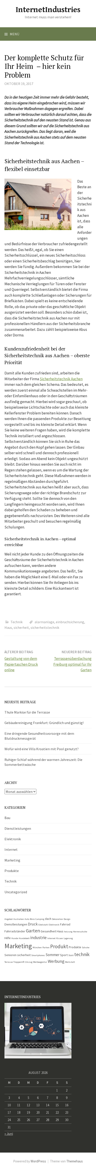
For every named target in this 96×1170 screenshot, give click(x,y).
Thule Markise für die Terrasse (27, 712)
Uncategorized (15, 892)
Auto (27, 919)
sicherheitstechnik (45, 627)
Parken (46, 947)
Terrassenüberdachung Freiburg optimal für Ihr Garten (72, 664)
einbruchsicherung (70, 622)
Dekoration (57, 919)
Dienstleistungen (17, 828)
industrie (38, 937)
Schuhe (85, 947)
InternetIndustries (48, 9)
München (37, 947)
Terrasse (8, 962)
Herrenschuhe (80, 931)
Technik (16, 622)
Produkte (11, 870)
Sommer (52, 954)
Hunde (14, 938)
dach (48, 919)
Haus (8, 627)
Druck (33, 924)
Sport (64, 955)
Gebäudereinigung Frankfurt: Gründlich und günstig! (43, 722)
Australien (18, 919)
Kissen (59, 938)
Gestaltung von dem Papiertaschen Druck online (21, 664)
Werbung (56, 961)
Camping (39, 919)
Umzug (28, 962)
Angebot (8, 919)
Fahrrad (65, 924)
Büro (32, 919)
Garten (33, 931)
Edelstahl (43, 924)
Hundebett (24, 938)
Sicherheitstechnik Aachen (61, 378)
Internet (11, 849)
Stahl (71, 955)
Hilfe (7, 938)
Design (67, 919)
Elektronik (12, 839)
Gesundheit (48, 931)
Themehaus (74, 1161)
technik (82, 954)
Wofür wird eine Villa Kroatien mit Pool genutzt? (41, 749)
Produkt (59, 946)
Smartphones (38, 955)
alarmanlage (44, 622)
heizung (68, 931)
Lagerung (68, 938)
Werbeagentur (40, 962)
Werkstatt (70, 962)
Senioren (10, 955)
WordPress (38, 1161)
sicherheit (21, 627)
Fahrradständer (14, 931)
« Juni (8, 1133)
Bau (7, 817)
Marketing (12, 860)
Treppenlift (18, 962)
